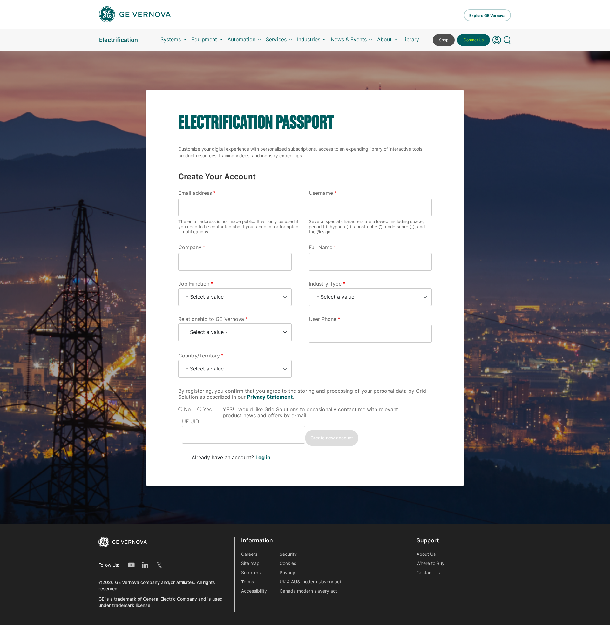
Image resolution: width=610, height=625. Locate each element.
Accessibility (254, 591)
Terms (247, 581)
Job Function (193, 284)
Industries (308, 40)
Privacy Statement (270, 397)
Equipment (204, 40)
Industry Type (325, 284)
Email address (195, 193)
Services (276, 40)
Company (189, 247)
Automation (241, 40)
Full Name (320, 247)
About (384, 40)
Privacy (287, 572)
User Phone (322, 319)
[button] (497, 40)
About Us (426, 554)
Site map (250, 563)
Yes (207, 409)
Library (410, 40)
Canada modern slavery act (308, 591)
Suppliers (251, 572)
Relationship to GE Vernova (211, 319)
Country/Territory (199, 356)
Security (288, 554)
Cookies (288, 563)
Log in (262, 457)
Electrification (118, 40)
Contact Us (474, 39)
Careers (249, 554)
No (187, 409)
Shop (443, 39)
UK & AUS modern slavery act (310, 581)
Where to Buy (430, 563)
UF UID (190, 421)
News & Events (349, 40)
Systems (170, 40)
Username (321, 193)
